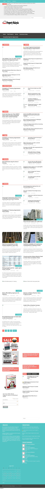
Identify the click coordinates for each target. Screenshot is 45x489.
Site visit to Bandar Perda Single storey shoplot (32, 191)
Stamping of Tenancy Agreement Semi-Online (11, 89)
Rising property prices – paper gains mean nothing (34, 105)
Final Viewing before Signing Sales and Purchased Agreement (31, 187)
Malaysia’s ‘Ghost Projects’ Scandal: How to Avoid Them (13, 6)
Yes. (26, 453)
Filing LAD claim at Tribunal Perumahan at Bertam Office (34, 152)
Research (6, 44)
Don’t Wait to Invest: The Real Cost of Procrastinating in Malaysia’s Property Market (18, 10)
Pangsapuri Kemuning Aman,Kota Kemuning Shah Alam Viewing (11, 198)
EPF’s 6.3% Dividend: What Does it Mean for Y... (30, 396)
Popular (29, 373)
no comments (11, 72)
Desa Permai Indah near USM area (34, 89)
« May (3, 482)
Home (4, 1)
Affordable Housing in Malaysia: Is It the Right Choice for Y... (11, 75)
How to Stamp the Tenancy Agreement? (34, 172)
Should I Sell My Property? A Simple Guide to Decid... (30, 392)
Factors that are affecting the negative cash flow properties (34, 162)
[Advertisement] (22, 28)
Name (10, 403)
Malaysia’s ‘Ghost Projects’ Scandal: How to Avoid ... (30, 387)
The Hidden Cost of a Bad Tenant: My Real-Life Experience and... (11, 59)
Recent (24, 373)
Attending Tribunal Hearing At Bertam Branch (34, 138)
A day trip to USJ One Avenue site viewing (35, 196)
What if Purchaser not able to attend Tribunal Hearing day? (31, 143)
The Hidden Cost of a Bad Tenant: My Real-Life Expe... (32, 377)
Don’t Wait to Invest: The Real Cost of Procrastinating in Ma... (31, 68)
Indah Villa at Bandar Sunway (31, 305)
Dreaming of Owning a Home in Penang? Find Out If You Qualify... (11, 80)
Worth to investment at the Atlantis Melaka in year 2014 (34, 94)
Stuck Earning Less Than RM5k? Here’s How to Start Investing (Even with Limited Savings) (19, 11)
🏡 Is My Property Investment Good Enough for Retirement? (17, 5)
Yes (25, 445)
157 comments (36, 173)
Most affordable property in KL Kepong (10, 293)
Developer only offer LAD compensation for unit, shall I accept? (32, 148)
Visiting (6, 183)
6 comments (34, 149)
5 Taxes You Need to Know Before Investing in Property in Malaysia (33, 124)
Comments (34, 373)
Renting (6, 159)
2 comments (38, 154)
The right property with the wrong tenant (34, 177)
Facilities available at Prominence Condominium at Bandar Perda (34, 99)
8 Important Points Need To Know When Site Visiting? (34, 201)
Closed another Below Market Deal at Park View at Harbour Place (33, 257)
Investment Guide (24, 34)
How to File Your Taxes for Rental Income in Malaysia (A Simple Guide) (33, 129)
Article (16, 34)
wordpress (1, 488)
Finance (6, 111)
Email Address (10, 399)
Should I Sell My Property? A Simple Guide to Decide (13, 7)
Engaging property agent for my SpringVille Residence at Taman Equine (33, 167)
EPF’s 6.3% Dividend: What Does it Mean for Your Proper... (11, 71)
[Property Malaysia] (10, 24)
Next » (14, 330)
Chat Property (10, 34)
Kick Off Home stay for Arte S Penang (10, 162)
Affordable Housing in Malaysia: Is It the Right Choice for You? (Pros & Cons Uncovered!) (19, 13)
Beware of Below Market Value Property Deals (31, 293)
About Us (8, 1)
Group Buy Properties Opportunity (10, 37)
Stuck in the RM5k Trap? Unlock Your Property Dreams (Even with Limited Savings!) (18, 12)
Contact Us (14, 1)
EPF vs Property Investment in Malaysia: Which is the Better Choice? (15, 14)
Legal (5, 135)
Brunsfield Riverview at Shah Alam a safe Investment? (11, 317)
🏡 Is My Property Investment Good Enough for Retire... (30, 382)
